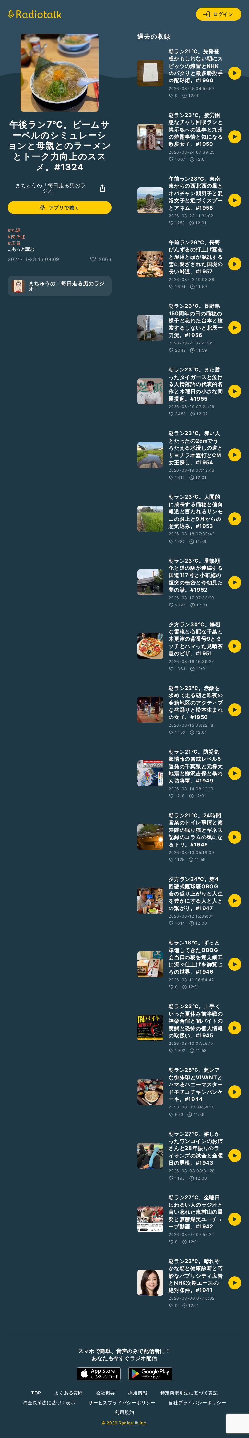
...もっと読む (21, 249)
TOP (36, 1392)
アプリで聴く (64, 208)
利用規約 (124, 1412)
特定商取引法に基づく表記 (189, 1392)
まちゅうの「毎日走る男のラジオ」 (50, 188)
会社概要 (105, 1392)
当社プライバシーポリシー (197, 1402)
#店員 (14, 243)
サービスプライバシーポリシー (122, 1402)
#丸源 (14, 230)
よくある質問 (68, 1392)
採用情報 (137, 1392)
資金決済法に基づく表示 (49, 1402)
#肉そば (16, 236)
